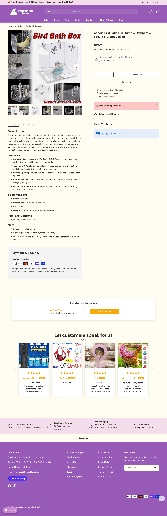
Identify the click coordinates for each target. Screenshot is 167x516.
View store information (106, 96)
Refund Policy (104, 462)
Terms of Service (105, 472)
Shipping (107, 49)
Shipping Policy (105, 457)
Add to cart (137, 75)
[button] (157, 11)
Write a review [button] (104, 311)
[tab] (13, 125)
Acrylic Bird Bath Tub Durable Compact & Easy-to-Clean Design (29, 26)
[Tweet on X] (102, 124)
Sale (121, 20)
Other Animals (106, 20)
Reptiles (90, 20)
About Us (71, 462)
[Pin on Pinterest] (112, 124)
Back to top (83, 438)
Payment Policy (105, 467)
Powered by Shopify (33, 507)
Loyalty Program (74, 477)
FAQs (154, 2)
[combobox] (92, 11)
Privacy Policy (104, 477)
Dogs (56, 20)
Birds (77, 20)
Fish (67, 20)
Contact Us (143, 2)
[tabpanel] (45, 185)
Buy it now (126, 82)
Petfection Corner (19, 507)
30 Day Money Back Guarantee (116, 133)
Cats (46, 20)
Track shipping (73, 457)
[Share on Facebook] (107, 124)
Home (10, 26)
